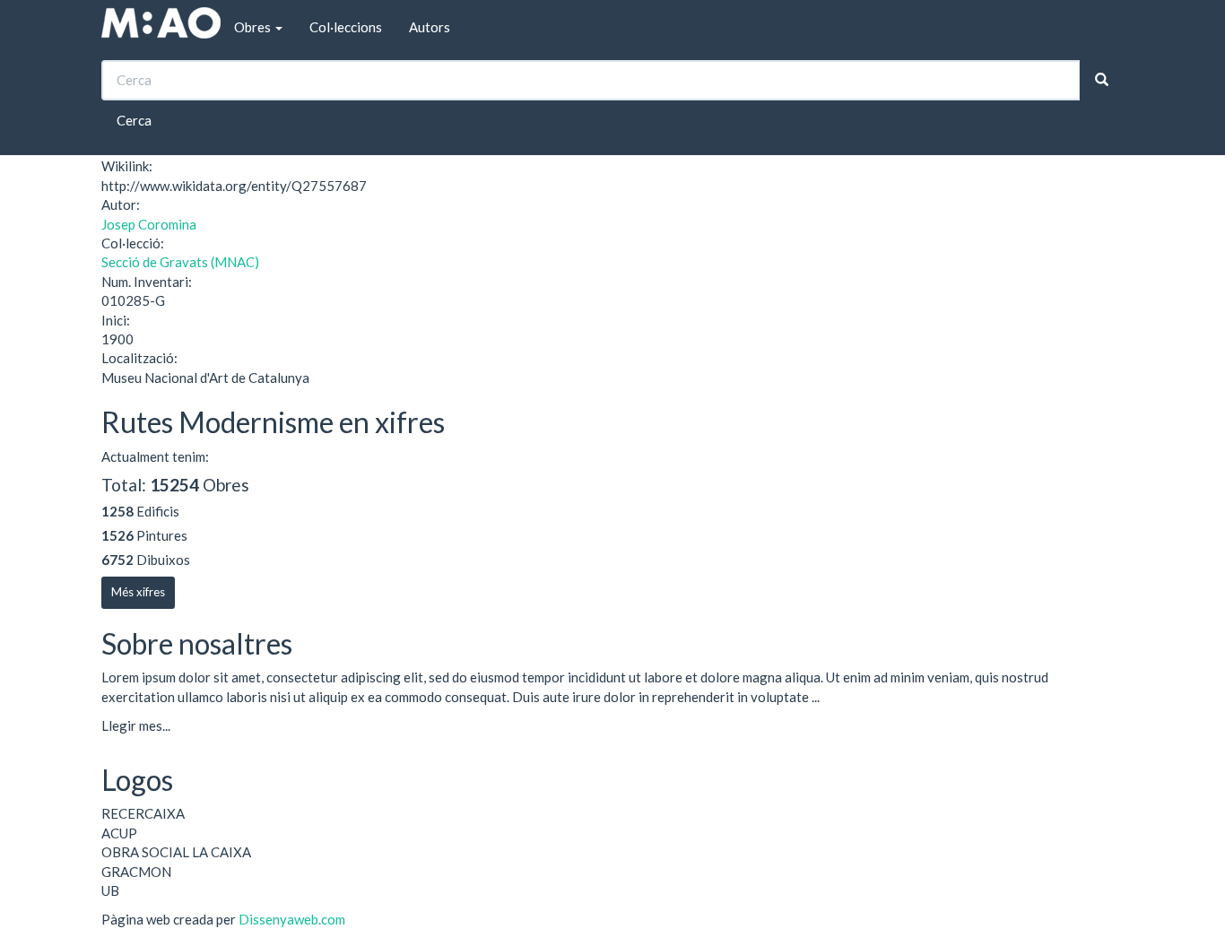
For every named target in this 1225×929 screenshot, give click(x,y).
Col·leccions (345, 27)
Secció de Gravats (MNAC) (180, 262)
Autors (429, 27)
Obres (254, 27)
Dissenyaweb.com (292, 919)
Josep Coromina (148, 224)
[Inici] (161, 23)
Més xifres (138, 592)
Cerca (134, 120)
